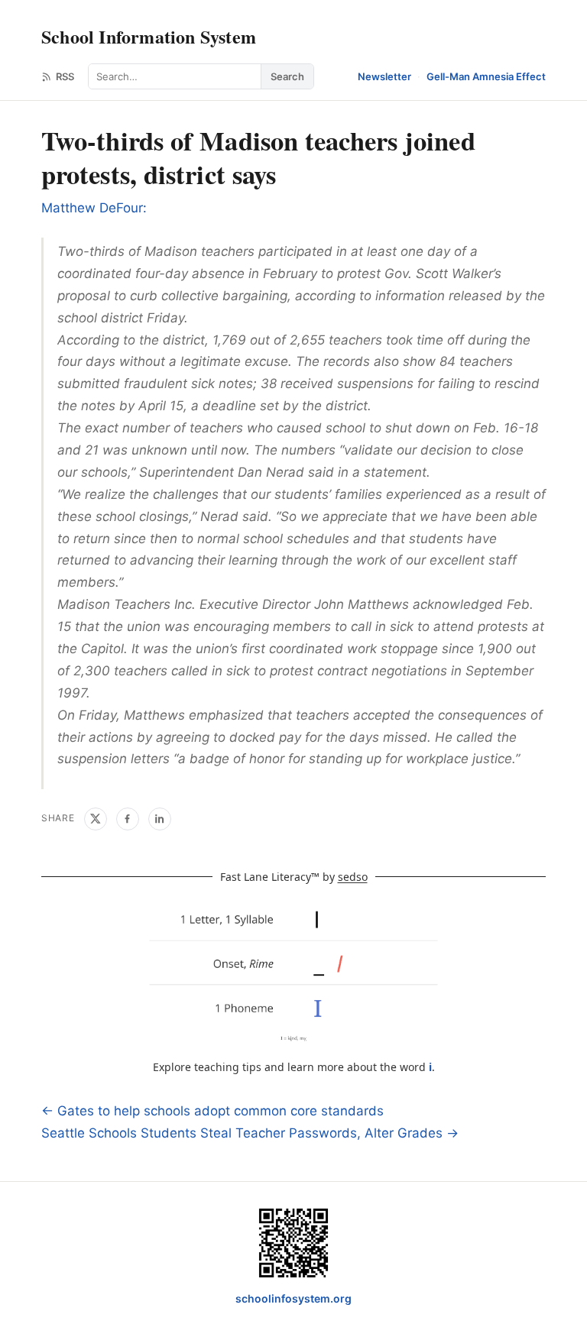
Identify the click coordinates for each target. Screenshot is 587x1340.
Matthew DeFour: (94, 207)
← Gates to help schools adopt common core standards (212, 1110)
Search (287, 76)
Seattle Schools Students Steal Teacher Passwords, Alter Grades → (250, 1133)
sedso (353, 876)
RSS (65, 76)
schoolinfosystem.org (293, 1298)
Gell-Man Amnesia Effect (486, 76)
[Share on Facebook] (127, 819)
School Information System (148, 36)
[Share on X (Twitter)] (95, 819)
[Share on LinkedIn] (159, 819)
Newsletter (384, 76)
